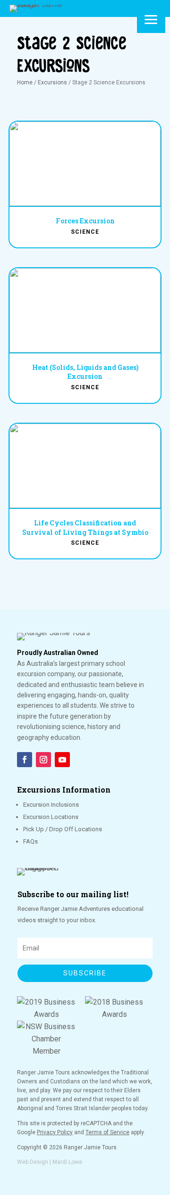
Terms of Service (107, 1132)
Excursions (52, 82)
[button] (151, 19)
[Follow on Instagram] (43, 759)
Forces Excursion (85, 220)
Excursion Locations (50, 816)
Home (25, 82)
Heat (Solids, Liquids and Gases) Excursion (85, 372)
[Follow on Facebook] (24, 759)
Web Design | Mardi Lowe (49, 1162)
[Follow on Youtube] (62, 759)
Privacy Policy (55, 1132)
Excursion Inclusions (51, 804)
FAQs (30, 841)
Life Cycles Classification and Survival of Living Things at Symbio (85, 527)
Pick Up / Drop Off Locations (62, 829)
